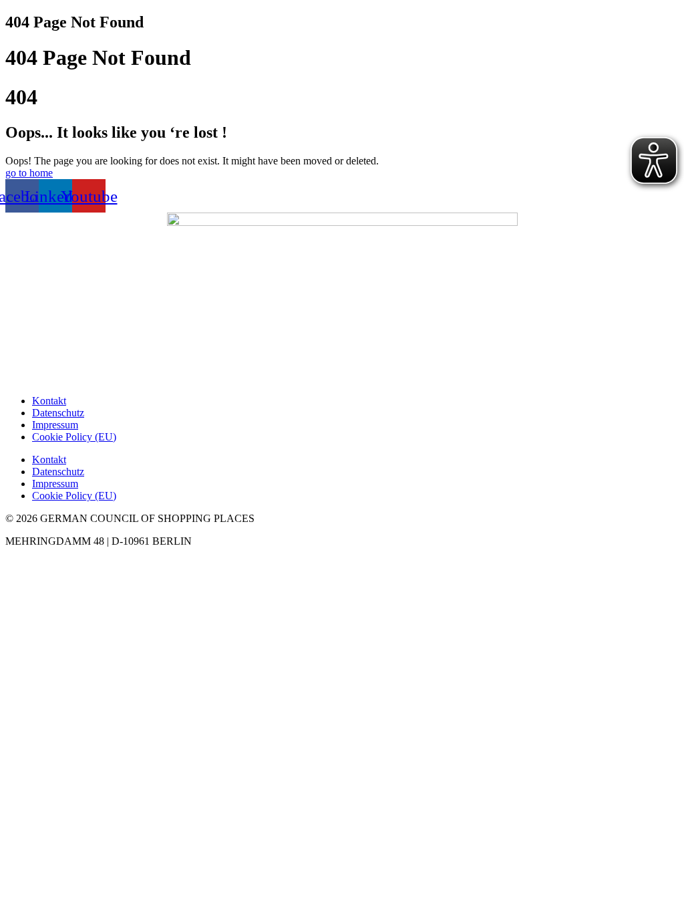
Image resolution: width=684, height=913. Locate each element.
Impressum (55, 424)
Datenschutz (58, 412)
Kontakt (49, 400)
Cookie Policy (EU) (74, 436)
